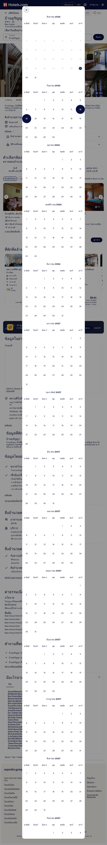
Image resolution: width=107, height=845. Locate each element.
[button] (80, 31)
